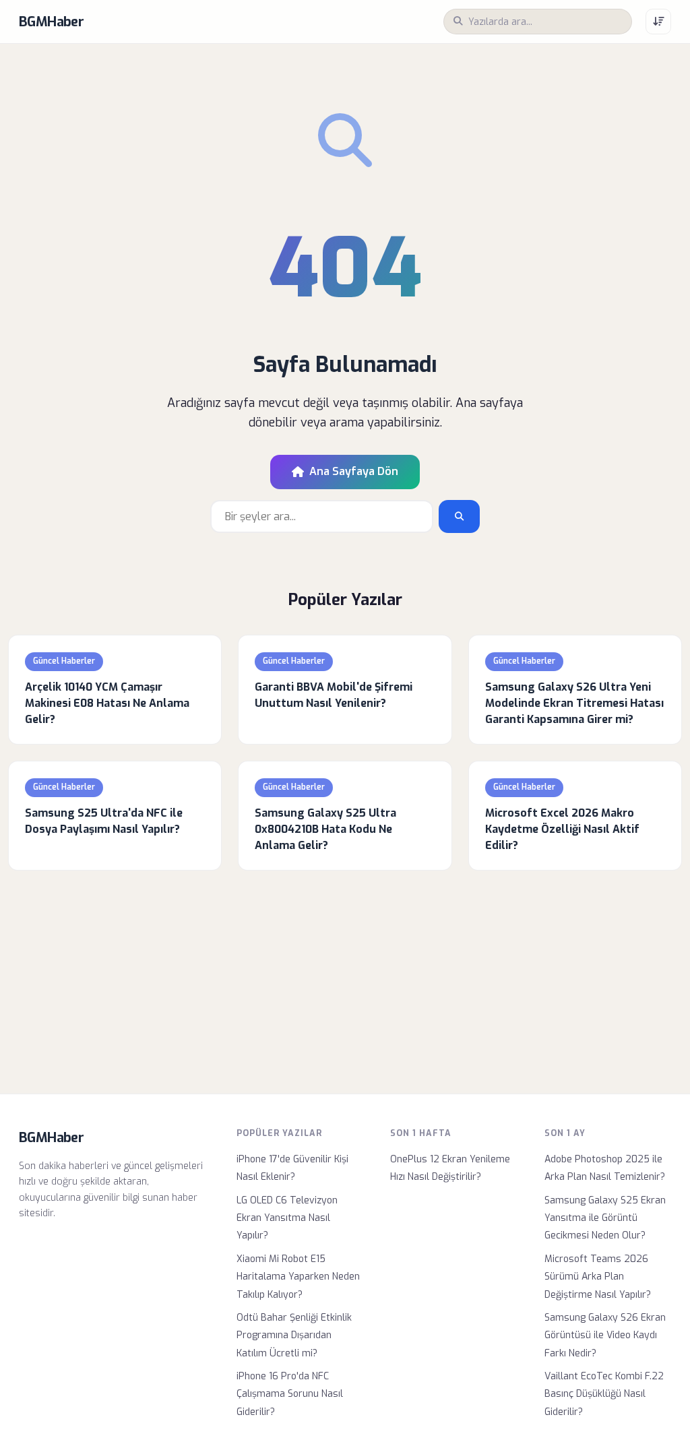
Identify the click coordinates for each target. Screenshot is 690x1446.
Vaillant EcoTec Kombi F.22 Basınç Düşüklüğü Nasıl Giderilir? (604, 1394)
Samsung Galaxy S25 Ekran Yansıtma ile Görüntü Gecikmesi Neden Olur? (605, 1218)
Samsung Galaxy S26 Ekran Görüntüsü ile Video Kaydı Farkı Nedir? (605, 1335)
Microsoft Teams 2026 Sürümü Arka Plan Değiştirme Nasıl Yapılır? (597, 1277)
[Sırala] (658, 21)
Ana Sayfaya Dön (353, 471)
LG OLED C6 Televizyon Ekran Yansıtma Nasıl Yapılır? (287, 1218)
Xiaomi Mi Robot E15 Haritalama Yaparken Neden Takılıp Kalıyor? (298, 1277)
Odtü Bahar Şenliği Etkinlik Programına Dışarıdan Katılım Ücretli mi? (294, 1335)
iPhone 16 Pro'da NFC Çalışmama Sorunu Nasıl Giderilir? (290, 1394)
